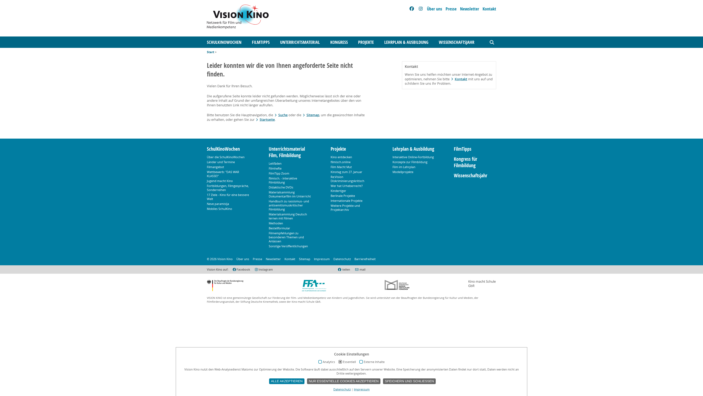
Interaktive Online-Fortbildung (413, 157)
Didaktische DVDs (281, 187)
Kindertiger (338, 191)
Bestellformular (279, 228)
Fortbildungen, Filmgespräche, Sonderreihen (228, 188)
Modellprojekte (403, 172)
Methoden (276, 223)
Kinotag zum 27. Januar (346, 172)
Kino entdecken (341, 157)
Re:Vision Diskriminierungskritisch (347, 179)
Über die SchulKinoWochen (226, 157)
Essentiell (349, 361)
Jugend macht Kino (220, 181)
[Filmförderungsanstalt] (314, 286)
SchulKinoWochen (224, 42)
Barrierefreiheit (365, 259)
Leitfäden (275, 164)
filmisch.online (341, 162)
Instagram (265, 269)
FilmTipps (261, 42)
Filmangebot (215, 167)
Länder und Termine (221, 162)
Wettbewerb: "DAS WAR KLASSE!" (223, 174)
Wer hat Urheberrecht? (347, 186)
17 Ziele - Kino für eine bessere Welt (228, 197)
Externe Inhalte (374, 361)
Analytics (329, 361)
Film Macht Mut (341, 167)
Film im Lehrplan (404, 167)
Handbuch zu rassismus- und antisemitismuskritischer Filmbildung (289, 205)
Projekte (366, 42)
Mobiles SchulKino (219, 209)
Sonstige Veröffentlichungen (288, 246)
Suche (283, 115)
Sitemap (312, 115)
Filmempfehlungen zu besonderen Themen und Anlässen (286, 237)
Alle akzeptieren (287, 381)
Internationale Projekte (346, 201)
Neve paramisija (218, 204)
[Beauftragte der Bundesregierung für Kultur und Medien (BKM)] (225, 286)
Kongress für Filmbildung (465, 162)
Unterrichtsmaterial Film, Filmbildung (287, 152)
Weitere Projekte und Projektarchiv (345, 208)
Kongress (339, 42)
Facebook (243, 269)
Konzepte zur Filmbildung (410, 162)
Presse (451, 9)
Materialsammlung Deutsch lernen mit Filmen (288, 216)
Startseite (267, 120)
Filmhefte (275, 168)
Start (210, 52)
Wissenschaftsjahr (456, 42)
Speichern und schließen (409, 381)
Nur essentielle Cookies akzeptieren (344, 381)
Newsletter (469, 9)
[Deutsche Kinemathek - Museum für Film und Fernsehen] (397, 286)
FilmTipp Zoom (279, 173)
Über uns (434, 9)
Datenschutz (342, 259)
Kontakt (489, 9)
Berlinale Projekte (343, 196)
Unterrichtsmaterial (300, 42)
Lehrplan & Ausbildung (406, 42)
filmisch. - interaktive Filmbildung (283, 180)
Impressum (322, 259)
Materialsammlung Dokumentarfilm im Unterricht (290, 194)
